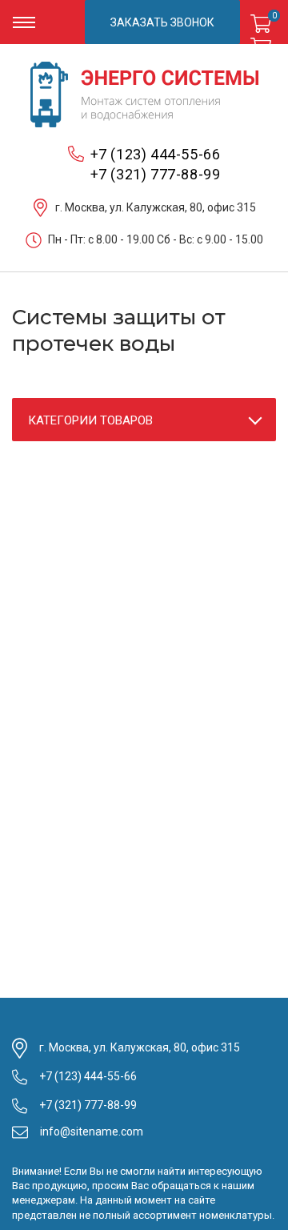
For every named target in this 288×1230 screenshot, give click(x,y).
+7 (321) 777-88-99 (155, 174)
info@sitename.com (91, 1131)
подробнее (264, 22)
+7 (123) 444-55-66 (155, 154)
